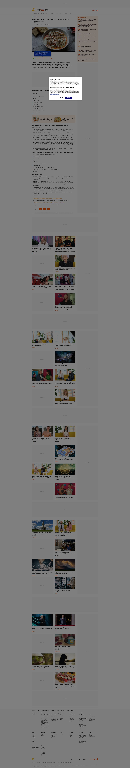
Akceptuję (68, 97)
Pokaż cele (61, 97)
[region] (65, 88)
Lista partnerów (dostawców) (54, 94)
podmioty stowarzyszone (67, 80)
